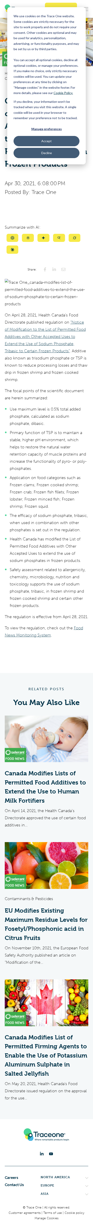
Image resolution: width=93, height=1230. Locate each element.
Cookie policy (74, 1213)
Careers (11, 1177)
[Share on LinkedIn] (54, 269)
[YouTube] (51, 1154)
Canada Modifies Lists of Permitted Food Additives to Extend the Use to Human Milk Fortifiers (45, 787)
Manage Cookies (46, 1218)
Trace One (44, 192)
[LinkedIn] (42, 1154)
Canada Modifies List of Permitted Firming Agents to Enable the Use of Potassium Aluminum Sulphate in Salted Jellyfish (46, 1055)
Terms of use (53, 1213)
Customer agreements (25, 1213)
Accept (46, 141)
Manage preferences (46, 129)
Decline (46, 153)
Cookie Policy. (63, 93)
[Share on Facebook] (45, 269)
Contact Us (14, 1185)
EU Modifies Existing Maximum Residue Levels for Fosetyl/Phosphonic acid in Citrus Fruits (46, 924)
